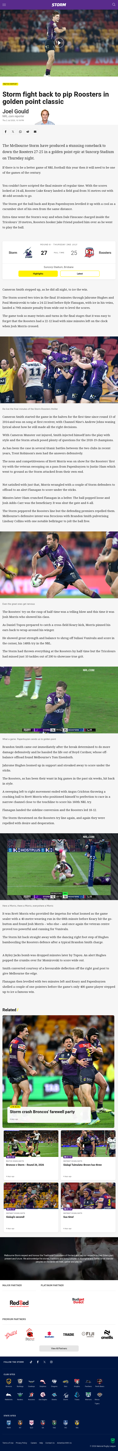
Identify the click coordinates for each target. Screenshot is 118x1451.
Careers (34, 1443)
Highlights (38, 273)
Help (41, 1443)
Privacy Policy (21, 1443)
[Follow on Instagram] (51, 1362)
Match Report (10, 84)
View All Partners (59, 1348)
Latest (80, 273)
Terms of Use (7, 1443)
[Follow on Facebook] (38, 1362)
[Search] (114, 5)
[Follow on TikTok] (31, 1362)
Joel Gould (15, 111)
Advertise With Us (64, 1443)
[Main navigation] (4, 4)
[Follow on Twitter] (44, 1362)
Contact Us (50, 1443)
